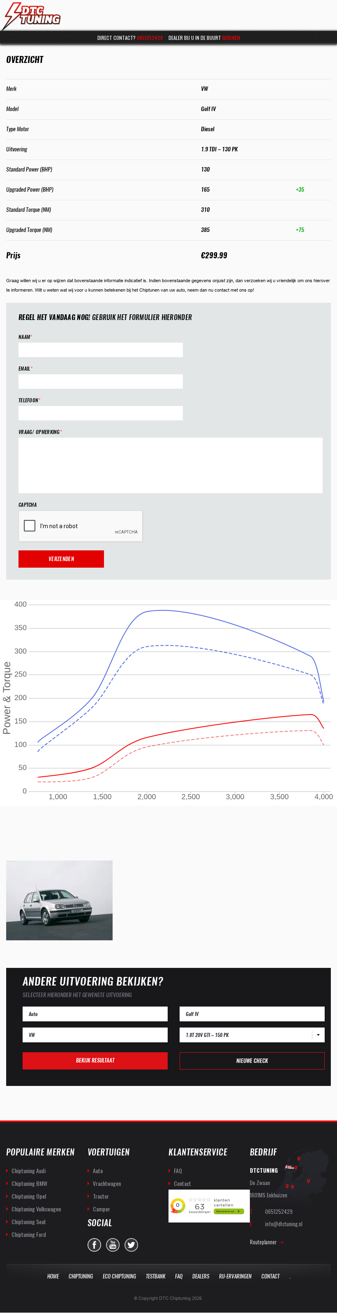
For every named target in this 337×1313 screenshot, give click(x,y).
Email (25, 369)
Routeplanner (263, 1242)
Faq (178, 1276)
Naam (25, 337)
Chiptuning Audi (29, 1170)
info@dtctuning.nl (283, 1224)
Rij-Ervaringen (235, 1276)
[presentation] (80, 526)
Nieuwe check (252, 1060)
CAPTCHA (27, 505)
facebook (94, 1245)
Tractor (101, 1196)
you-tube (113, 1245)
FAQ (178, 1170)
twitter (131, 1245)
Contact (182, 1183)
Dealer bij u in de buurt (204, 37)
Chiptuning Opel (29, 1196)
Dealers (200, 1276)
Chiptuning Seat (29, 1221)
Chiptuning (81, 1276)
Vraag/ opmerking (40, 432)
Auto (98, 1170)
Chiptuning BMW (29, 1183)
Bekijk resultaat (95, 1060)
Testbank (155, 1276)
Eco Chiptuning (119, 1276)
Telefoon (29, 400)
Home (53, 1276)
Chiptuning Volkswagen (36, 1208)
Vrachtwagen (107, 1183)
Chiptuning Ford (29, 1234)
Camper (101, 1208)
